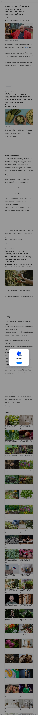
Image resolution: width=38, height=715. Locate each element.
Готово (19, 362)
